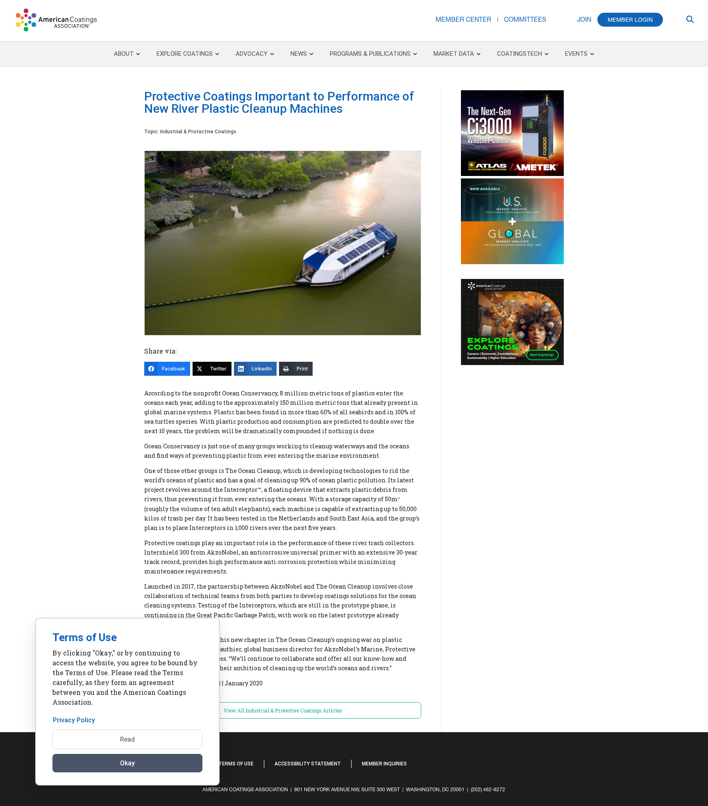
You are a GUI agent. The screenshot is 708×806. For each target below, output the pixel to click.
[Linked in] (632, 759)
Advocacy (252, 53)
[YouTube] (640, 759)
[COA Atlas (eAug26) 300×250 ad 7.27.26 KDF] (512, 174)
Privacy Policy (74, 720)
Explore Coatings (185, 53)
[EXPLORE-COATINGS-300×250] (512, 363)
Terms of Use (236, 764)
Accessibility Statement (308, 764)
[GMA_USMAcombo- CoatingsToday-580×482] (512, 262)
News (298, 53)
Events (576, 53)
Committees (525, 19)
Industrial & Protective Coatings (198, 132)
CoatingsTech (519, 53)
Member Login (630, 19)
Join (584, 19)
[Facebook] (628, 759)
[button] (648, 763)
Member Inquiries (384, 764)
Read (127, 739)
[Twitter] (636, 759)
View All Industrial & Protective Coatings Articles (283, 710)
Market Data (453, 53)
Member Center (463, 19)
